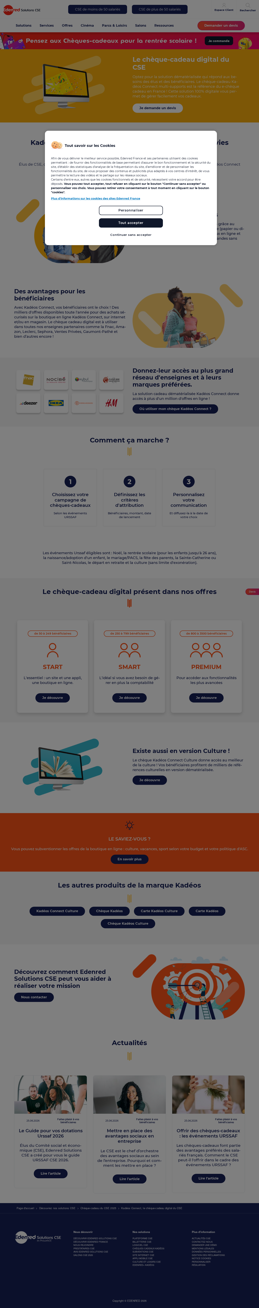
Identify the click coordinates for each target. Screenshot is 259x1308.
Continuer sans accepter (130, 235)
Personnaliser (130, 210)
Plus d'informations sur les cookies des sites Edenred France (95, 198)
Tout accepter (130, 223)
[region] (131, 188)
